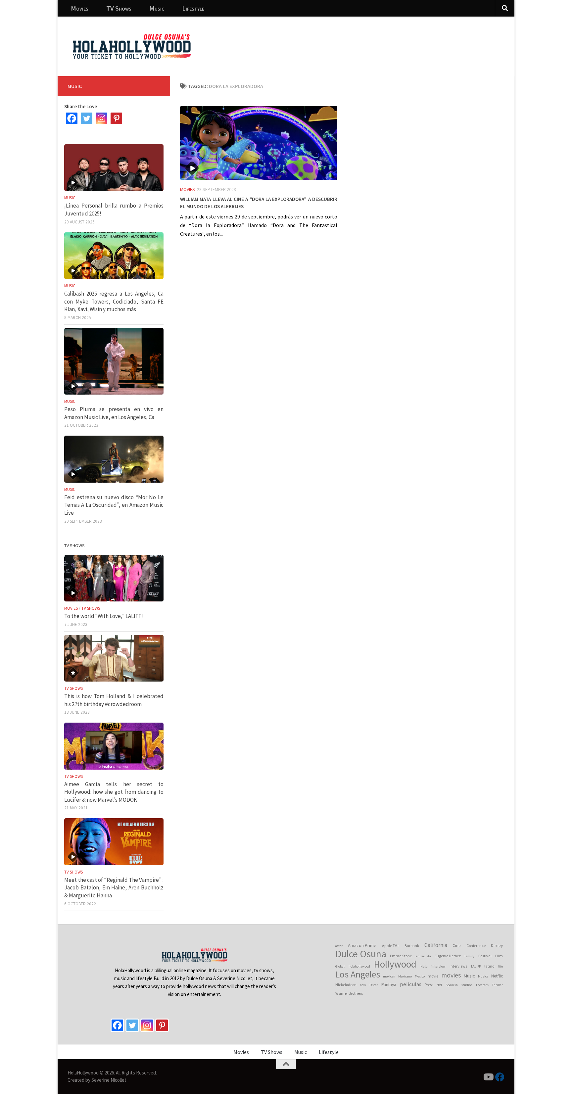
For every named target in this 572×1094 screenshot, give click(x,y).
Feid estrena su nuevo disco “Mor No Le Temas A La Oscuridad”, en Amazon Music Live (114, 505)
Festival (485, 955)
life (500, 966)
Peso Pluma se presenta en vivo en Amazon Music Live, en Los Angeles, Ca (114, 413)
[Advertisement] (388, 41)
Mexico (420, 976)
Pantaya (388, 984)
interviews (458, 966)
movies (451, 975)
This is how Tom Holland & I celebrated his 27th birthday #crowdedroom (114, 700)
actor (339, 946)
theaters (482, 985)
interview (438, 966)
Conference (476, 945)
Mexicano (405, 976)
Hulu (424, 966)
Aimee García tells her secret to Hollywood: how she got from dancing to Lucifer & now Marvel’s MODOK (114, 792)
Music (156, 8)
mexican (389, 976)
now (363, 985)
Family (469, 956)
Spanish (452, 985)
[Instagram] (101, 118)
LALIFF (476, 966)
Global (340, 966)
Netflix (497, 976)
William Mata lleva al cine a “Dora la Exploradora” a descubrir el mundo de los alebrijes (258, 202)
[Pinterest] (116, 118)
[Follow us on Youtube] (488, 1077)
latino (489, 966)
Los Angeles (357, 974)
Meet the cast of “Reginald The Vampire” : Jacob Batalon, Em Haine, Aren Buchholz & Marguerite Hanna (114, 887)
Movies (79, 8)
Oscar (374, 985)
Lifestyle (193, 8)
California (435, 945)
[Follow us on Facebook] (499, 1077)
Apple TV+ (390, 945)
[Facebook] (71, 118)
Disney (497, 945)
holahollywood (359, 966)
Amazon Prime (362, 945)
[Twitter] (86, 118)
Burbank (412, 945)
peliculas (410, 984)
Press (429, 984)
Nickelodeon (346, 984)
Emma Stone (401, 955)
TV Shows (118, 8)
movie (433, 976)
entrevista (423, 956)
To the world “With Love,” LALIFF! (103, 616)
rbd (439, 985)
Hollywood (395, 964)
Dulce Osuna (360, 954)
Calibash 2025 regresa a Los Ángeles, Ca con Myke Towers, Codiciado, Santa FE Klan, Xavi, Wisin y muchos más (114, 301)
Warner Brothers (349, 993)
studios (466, 985)
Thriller (497, 985)
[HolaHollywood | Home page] (132, 46)
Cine (457, 945)
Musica (483, 976)
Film (499, 955)
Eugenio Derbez (448, 955)
